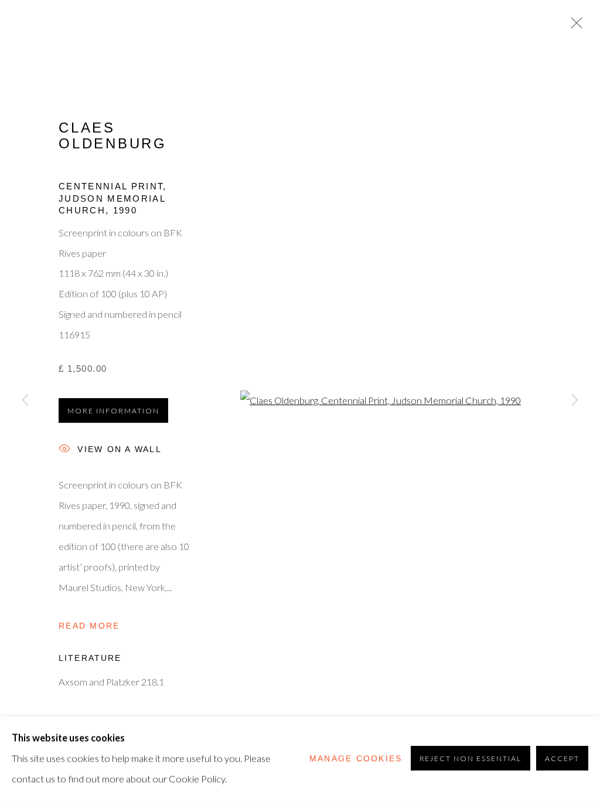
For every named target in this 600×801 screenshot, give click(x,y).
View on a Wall (119, 449)
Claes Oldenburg (113, 135)
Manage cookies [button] (356, 758)
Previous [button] (25, 400)
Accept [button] (562, 759)
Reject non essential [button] (471, 759)
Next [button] (575, 400)
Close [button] (573, 26)
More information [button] (113, 410)
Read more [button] (89, 625)
